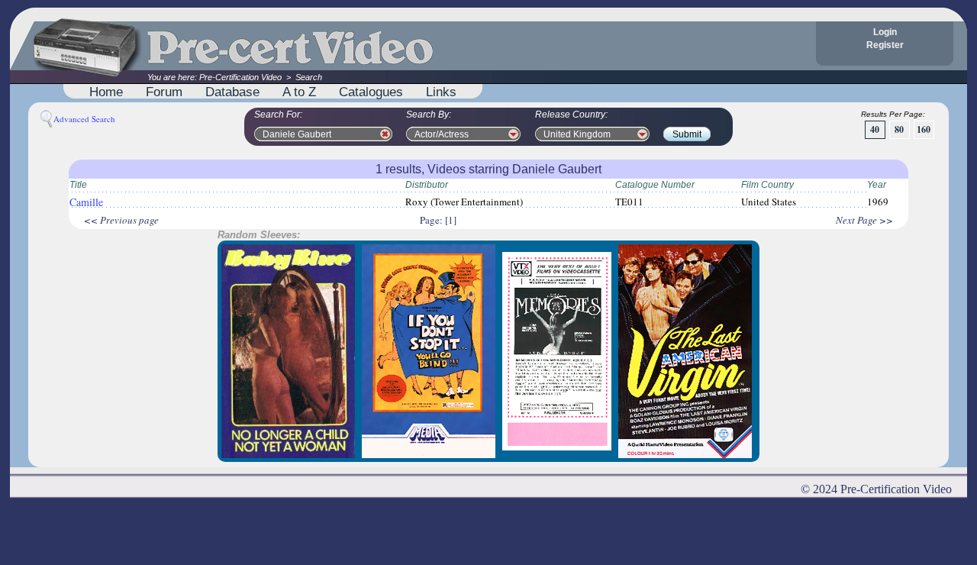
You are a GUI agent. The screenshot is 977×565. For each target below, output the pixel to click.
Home (106, 91)
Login (885, 32)
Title (78, 184)
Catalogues (371, 91)
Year (876, 184)
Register (885, 45)
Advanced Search (84, 118)
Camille (86, 202)
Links (441, 91)
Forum (164, 91)
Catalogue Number (655, 184)
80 (899, 129)
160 (923, 129)
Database (232, 91)
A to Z (299, 91)
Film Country (767, 184)
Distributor (426, 184)
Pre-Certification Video (240, 77)
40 (874, 129)
